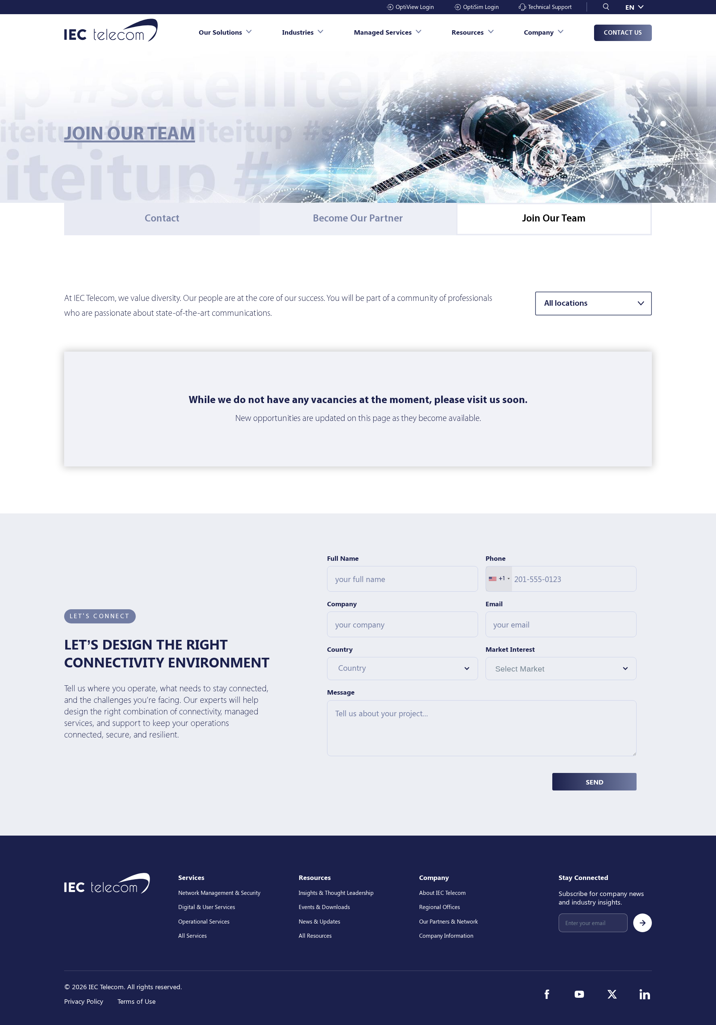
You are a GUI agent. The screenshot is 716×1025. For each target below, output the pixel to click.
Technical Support (550, 6)
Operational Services (203, 921)
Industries (298, 32)
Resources (468, 32)
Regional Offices (439, 907)
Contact (162, 219)
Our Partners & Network (448, 921)
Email (494, 603)
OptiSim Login (481, 6)
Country (340, 649)
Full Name (343, 558)
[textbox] (397, 667)
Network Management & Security (219, 892)
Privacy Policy (83, 1001)
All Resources (315, 935)
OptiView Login (415, 6)
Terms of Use (136, 1001)
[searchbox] (541, 668)
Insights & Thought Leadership (336, 892)
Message (341, 692)
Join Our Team (553, 219)
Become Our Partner (358, 219)
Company (539, 32)
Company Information (446, 935)
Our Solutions (220, 32)
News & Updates (319, 921)
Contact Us (623, 33)
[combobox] (499, 578)
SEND (594, 781)
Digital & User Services (206, 907)
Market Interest (510, 649)
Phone (496, 558)
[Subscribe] (642, 923)
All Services (192, 935)
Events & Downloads (324, 907)
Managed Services (383, 32)
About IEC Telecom (442, 892)
